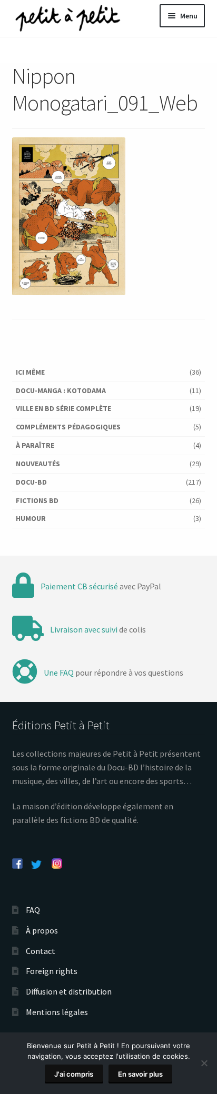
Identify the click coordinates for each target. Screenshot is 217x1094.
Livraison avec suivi (83, 629)
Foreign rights (51, 971)
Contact (40, 951)
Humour (31, 518)
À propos (42, 930)
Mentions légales (57, 1012)
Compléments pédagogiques (68, 426)
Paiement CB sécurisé (79, 586)
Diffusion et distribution (69, 991)
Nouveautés (38, 463)
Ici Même (30, 372)
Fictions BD (37, 500)
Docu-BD (31, 482)
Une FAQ (59, 672)
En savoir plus (140, 1074)
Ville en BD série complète (63, 408)
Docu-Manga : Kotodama (61, 390)
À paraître (35, 445)
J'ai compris (73, 1074)
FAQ (33, 910)
